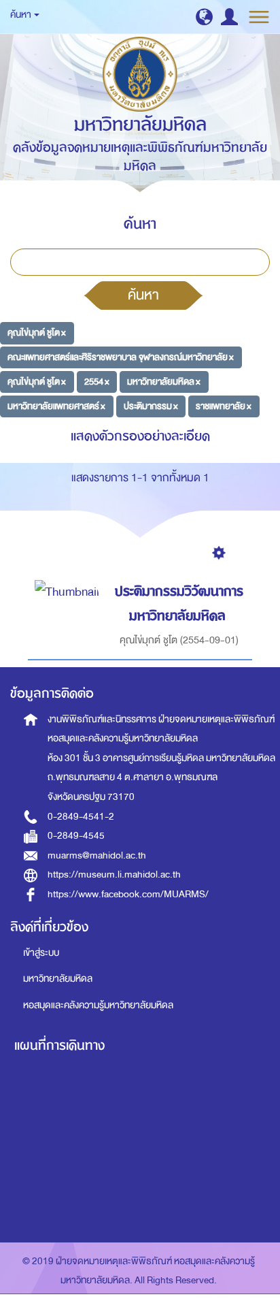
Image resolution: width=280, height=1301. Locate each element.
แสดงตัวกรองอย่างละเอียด (140, 436)
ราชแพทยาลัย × (223, 405)
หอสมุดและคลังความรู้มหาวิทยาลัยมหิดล (98, 1005)
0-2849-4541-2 (81, 816)
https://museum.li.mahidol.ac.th (114, 874)
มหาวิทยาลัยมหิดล (57, 978)
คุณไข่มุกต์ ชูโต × (36, 332)
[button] (204, 16)
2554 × (96, 381)
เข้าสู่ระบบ (41, 952)
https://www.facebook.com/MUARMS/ (128, 894)
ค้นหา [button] (21, 14)
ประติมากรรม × (151, 405)
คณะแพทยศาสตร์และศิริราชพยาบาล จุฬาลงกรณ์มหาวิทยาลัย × (120, 357)
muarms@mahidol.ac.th (97, 855)
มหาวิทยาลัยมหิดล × (163, 381)
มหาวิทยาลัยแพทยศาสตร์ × (56, 405)
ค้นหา (143, 295)
